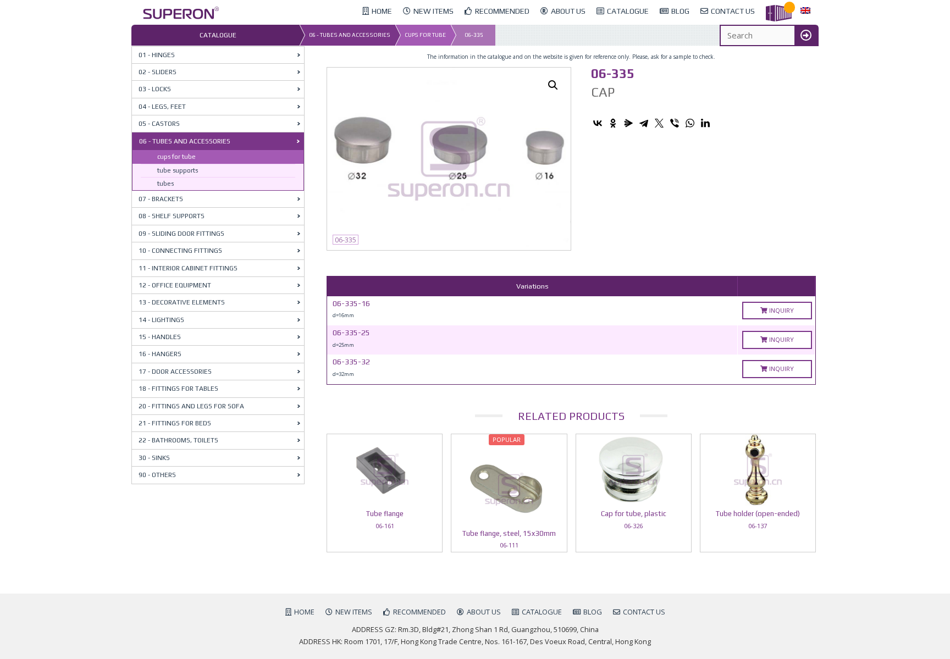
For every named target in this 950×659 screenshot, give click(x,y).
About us (484, 612)
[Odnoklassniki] (613, 123)
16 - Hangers (160, 354)
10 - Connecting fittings (180, 250)
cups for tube (425, 35)
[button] (553, 85)
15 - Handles (160, 337)
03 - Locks (155, 89)
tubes (165, 183)
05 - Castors (159, 124)
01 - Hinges (157, 55)
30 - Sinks (154, 458)
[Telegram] (643, 123)
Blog (592, 612)
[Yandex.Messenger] (628, 123)
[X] (659, 123)
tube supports (177, 170)
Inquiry (780, 310)
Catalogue (542, 612)
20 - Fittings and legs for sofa (191, 406)
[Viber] (674, 123)
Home (304, 612)
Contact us (644, 612)
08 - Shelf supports (172, 216)
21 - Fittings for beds (175, 423)
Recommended (419, 612)
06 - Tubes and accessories (349, 35)
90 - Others (157, 475)
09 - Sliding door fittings (181, 233)
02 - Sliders (157, 72)
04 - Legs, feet (162, 106)
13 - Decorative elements (182, 302)
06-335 (474, 35)
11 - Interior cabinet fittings (188, 268)
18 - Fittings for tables (178, 388)
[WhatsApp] (690, 123)
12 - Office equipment (175, 285)
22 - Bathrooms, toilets (178, 440)
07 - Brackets (161, 199)
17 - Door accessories (175, 371)
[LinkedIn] (705, 123)
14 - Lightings (161, 320)
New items (353, 612)
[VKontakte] (597, 123)
